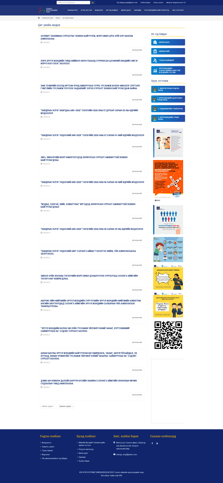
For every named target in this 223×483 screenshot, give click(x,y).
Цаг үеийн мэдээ (68, 18)
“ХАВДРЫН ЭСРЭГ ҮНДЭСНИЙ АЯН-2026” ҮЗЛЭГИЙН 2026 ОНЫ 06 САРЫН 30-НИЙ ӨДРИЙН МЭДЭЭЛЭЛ (92, 182)
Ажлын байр (164, 51)
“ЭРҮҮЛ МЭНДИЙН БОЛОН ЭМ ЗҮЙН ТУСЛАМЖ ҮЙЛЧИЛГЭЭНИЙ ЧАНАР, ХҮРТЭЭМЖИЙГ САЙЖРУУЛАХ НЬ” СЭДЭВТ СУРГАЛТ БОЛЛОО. (85, 329)
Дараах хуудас (66, 406)
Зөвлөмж (82, 457)
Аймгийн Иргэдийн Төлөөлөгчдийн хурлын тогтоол (92, 444)
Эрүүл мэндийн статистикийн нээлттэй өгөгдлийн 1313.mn (169, 70)
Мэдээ (58, 18)
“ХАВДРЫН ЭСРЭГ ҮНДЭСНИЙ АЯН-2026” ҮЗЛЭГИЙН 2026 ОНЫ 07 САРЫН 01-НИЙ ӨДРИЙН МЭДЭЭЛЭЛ (92, 135)
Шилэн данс (164, 42)
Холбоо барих (145, 2)
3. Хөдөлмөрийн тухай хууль (170, 109)
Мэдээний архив (47, 18)
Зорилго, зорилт (48, 447)
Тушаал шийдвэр (166, 60)
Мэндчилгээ (46, 443)
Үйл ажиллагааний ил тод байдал (54, 458)
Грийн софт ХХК (116, 475)
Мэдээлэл (46, 454)
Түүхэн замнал (47, 451)
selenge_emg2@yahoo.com (128, 2)
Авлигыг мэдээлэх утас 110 (175, 2)
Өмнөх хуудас (46, 406)
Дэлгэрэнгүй (137, 50)
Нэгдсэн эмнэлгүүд (86, 449)
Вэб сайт (104, 475)
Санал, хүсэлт (158, 2)
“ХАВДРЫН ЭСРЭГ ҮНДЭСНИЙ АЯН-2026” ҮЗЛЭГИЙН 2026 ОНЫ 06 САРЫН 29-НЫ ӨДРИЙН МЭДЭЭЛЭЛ (92, 229)
